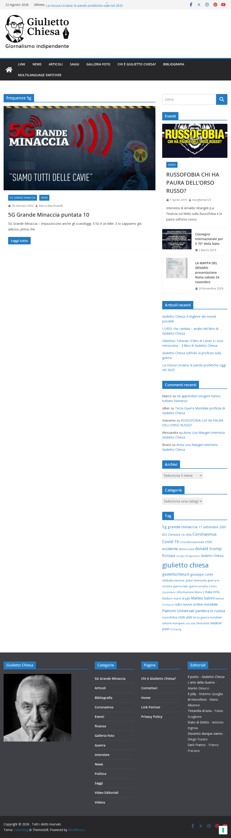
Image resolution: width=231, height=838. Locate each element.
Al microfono (197, 699)
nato (178, 604)
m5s (216, 592)
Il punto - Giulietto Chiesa (206, 677)
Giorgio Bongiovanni (188, 556)
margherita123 (201, 200)
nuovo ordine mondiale (200, 604)
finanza (100, 726)
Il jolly (192, 694)
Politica (100, 773)
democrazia (186, 549)
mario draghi (181, 598)
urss (187, 623)
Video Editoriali (106, 792)
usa (193, 623)
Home (145, 698)
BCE (164, 535)
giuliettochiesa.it (175, 574)
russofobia (169, 617)
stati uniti (185, 617)
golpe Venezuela (196, 580)
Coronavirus (204, 534)
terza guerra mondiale (207, 617)
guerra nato (180, 586)
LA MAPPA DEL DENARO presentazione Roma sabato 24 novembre (207, 272)
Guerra (100, 745)
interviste (102, 755)
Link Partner (150, 707)
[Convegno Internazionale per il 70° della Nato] (177, 242)
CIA (183, 534)
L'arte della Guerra (201, 682)
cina (189, 534)
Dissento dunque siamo (205, 733)
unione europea (173, 623)
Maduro (167, 598)
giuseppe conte (201, 574)
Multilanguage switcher (39, 75)
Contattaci (149, 688)
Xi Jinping (176, 629)
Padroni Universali (178, 610)
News (37, 64)
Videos (100, 802)
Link (21, 64)
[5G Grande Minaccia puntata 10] (79, 148)
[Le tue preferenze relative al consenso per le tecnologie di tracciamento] (223, 830)
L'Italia (207, 592)
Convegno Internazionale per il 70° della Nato (209, 239)
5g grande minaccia (180, 526)
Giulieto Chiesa (212, 555)
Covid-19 (170, 541)
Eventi (172, 164)
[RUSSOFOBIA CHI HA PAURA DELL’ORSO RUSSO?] (194, 141)
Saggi (74, 64)
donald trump (208, 548)
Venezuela (202, 623)
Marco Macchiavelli (51, 206)
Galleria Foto (98, 64)
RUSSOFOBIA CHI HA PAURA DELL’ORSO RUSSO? (192, 182)
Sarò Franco (197, 745)
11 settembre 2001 (212, 527)
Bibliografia (173, 64)
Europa (168, 555)
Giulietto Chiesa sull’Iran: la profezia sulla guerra (80, 4)
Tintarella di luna (200, 711)
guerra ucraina (198, 586)
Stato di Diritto (198, 722)
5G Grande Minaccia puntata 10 (48, 214)
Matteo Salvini (203, 598)
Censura (174, 534)
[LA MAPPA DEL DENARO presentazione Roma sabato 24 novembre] (177, 276)
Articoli (56, 64)
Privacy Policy (151, 716)
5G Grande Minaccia (22, 197)
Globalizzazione (173, 580)
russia (219, 610)
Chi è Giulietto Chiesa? (137, 64)
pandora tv (204, 610)
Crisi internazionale (192, 542)
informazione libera (189, 592)
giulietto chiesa (185, 564)
